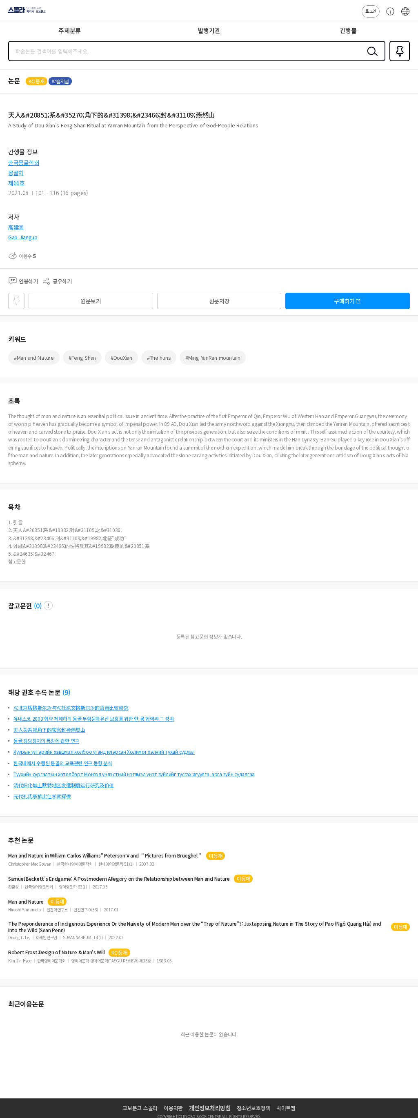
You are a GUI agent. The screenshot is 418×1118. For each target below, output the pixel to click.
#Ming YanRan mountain (212, 357)
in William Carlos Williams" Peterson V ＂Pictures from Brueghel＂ (105, 855)
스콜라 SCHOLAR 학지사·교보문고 (25, 12)
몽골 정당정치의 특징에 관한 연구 (46, 740)
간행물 (348, 30)
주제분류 (69, 30)
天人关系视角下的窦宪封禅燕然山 (49, 729)
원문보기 (90, 301)
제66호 (16, 183)
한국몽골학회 (23, 162)
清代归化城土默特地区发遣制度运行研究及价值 (63, 785)
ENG (405, 15)
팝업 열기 (48, 605)
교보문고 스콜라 (140, 1108)
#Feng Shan (82, 357)
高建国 (16, 227)
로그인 (370, 11)
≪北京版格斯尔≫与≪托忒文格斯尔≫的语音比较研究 (70, 707)
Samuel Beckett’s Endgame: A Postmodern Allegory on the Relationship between (119, 878)
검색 (370, 57)
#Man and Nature (34, 357)
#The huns (159, 357)
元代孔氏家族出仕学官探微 (42, 796)
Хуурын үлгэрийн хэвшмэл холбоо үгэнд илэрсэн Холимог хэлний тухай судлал (104, 751)
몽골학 (16, 173)
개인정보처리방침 (210, 1108)
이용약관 (173, 1108)
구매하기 (344, 301)
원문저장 (219, 301)
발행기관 (209, 30)
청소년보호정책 (253, 1108)
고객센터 (388, 15)
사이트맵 (286, 1108)
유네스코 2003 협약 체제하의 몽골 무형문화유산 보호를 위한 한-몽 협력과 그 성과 (93, 718)
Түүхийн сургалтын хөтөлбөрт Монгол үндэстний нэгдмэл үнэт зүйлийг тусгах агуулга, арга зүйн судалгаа (134, 774)
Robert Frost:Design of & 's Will (56, 952)
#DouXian (121, 357)
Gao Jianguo (23, 237)
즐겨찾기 (398, 60)
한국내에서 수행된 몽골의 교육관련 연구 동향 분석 (62, 762)
